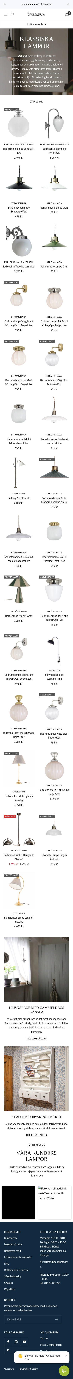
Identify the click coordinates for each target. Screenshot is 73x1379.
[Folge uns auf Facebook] (8, 1342)
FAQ (6, 1263)
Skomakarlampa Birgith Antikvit (54, 856)
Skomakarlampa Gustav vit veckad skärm (54, 441)
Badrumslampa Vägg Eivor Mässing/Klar (54, 382)
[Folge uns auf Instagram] (16, 1342)
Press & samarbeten (51, 1344)
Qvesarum (19, 493)
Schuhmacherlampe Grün (54, 266)
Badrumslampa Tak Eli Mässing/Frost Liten (54, 558)
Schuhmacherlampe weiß (54, 207)
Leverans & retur (13, 1244)
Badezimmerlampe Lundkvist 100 (18, 150)
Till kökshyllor (36, 1135)
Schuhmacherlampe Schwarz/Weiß (19, 209)
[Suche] (12, 14)
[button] (18, 1202)
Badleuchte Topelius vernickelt (18, 266)
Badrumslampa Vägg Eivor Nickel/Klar (54, 735)
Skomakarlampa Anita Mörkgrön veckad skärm (54, 500)
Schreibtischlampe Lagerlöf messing (18, 919)
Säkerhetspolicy (12, 1276)
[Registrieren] (56, 1319)
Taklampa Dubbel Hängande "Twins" (19, 856)
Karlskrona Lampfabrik (18, 144)
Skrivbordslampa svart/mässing (54, 676)
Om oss (44, 1338)
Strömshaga (19, 203)
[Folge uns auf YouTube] (24, 1342)
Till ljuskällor (37, 1038)
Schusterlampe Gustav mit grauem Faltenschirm (18, 558)
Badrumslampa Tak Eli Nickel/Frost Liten (19, 441)
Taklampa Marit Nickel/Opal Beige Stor (54, 791)
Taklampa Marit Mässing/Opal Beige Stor (19, 734)
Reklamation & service (16, 1270)
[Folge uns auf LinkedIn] (8, 1350)
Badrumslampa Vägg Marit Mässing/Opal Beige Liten (19, 323)
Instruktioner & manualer (18, 1257)
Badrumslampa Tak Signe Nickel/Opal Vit (54, 617)
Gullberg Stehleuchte (18, 498)
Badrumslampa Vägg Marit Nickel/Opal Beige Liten (19, 676)
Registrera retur (12, 1250)
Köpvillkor (9, 1289)
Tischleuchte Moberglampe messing (18, 798)
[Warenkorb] (67, 14)
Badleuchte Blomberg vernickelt (54, 150)
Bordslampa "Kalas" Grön (18, 615)
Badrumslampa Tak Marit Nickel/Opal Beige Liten (54, 323)
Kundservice (11, 1237)
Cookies (8, 1282)
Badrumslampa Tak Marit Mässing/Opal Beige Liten (19, 382)
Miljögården (19, 611)
